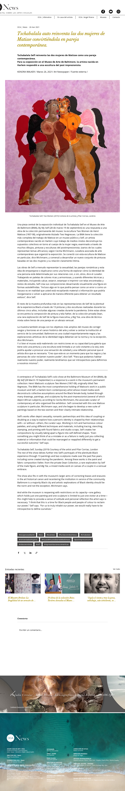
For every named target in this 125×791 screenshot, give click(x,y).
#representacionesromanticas (56, 544)
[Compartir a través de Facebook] (18, 553)
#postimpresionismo (82, 539)
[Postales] (64, 706)
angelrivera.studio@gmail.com (104, 775)
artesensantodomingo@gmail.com (83, 775)
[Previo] (13, 694)
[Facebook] (103, 11)
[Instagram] (118, 11)
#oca (41, 535)
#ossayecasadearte (27, 535)
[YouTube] (111, 11)
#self (38, 544)
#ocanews (51, 535)
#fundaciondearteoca (68, 535)
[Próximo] (111, 694)
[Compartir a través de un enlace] (36, 553)
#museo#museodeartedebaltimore (56, 539)
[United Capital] (60, 706)
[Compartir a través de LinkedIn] (30, 553)
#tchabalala (85, 535)
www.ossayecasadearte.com (81, 770)
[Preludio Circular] (62, 706)
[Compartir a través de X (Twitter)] (24, 553)
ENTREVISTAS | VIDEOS (45, 11)
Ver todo (116, 569)
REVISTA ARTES (25, 11)
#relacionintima (25, 544)
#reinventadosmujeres (28, 539)
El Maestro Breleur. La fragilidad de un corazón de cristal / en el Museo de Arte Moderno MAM (20, 599)
